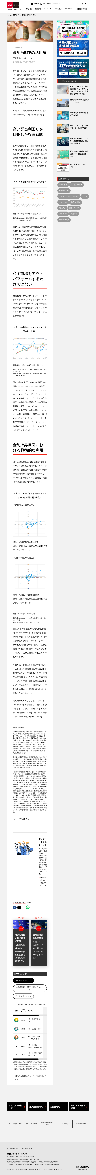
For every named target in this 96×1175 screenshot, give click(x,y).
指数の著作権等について (48, 1124)
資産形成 (74, 214)
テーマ (84, 196)
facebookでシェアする (15, 907)
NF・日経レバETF (35, 1029)
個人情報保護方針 (12, 1148)
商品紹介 (62, 208)
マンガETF (63, 202)
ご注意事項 (64, 1124)
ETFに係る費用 (31, 1124)
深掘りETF (63, 214)
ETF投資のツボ (19, 58)
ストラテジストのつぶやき (69, 196)
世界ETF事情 (75, 202)
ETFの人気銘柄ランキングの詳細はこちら (30, 1077)
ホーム (9, 15)
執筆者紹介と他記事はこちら (43, 883)
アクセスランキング (23, 996)
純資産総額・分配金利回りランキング (30, 988)
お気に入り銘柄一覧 (15, 1106)
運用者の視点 (64, 220)
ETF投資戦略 (64, 190)
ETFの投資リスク (15, 1124)
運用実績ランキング (23, 981)
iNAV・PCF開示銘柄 (78, 1106)
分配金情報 (55, 1107)
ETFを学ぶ (16, 15)
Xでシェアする (19, 907)
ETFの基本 (63, 185)
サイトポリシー (27, 1148)
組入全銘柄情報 (36, 1107)
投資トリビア (74, 208)
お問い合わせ (81, 1124)
